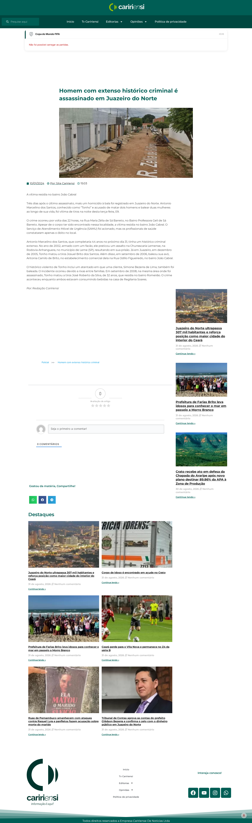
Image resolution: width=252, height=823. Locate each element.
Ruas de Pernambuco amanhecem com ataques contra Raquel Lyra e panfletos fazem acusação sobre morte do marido (63, 721)
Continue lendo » (37, 589)
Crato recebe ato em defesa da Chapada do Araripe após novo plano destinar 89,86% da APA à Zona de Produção (201, 478)
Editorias (112, 21)
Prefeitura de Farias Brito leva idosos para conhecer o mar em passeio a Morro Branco (63, 648)
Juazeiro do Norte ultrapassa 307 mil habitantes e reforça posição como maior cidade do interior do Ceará (61, 576)
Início (70, 21)
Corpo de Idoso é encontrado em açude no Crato (134, 572)
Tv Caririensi (90, 21)
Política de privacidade (171, 21)
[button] (33, 500)
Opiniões (136, 21)
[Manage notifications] (244, 815)
